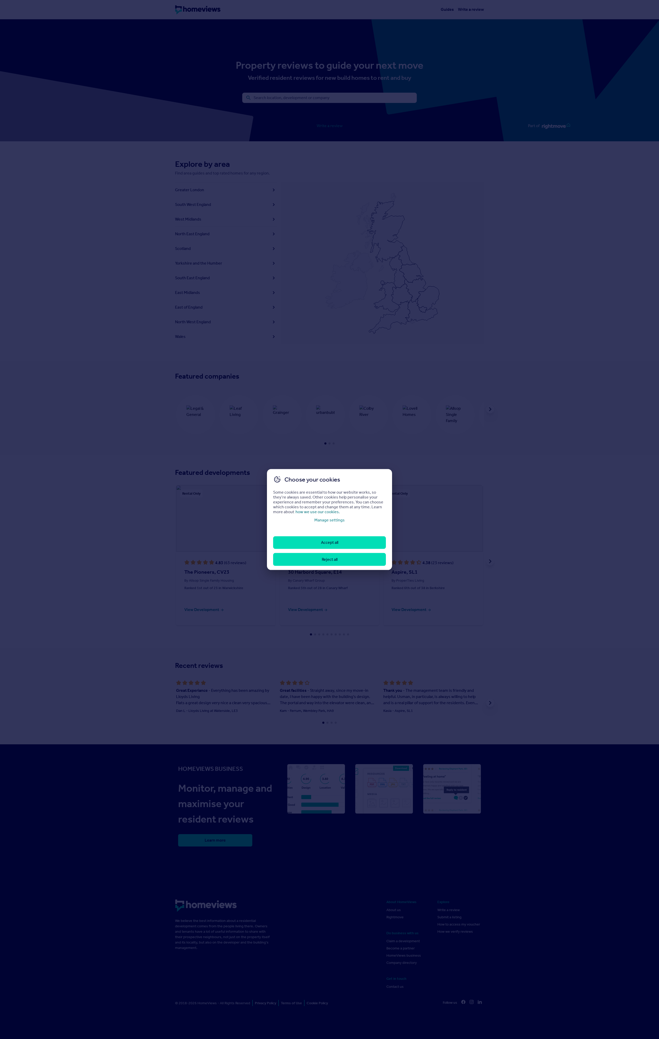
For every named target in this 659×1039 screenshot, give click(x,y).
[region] (329, 519)
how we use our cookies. (318, 511)
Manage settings (329, 520)
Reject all (329, 559)
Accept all (329, 542)
